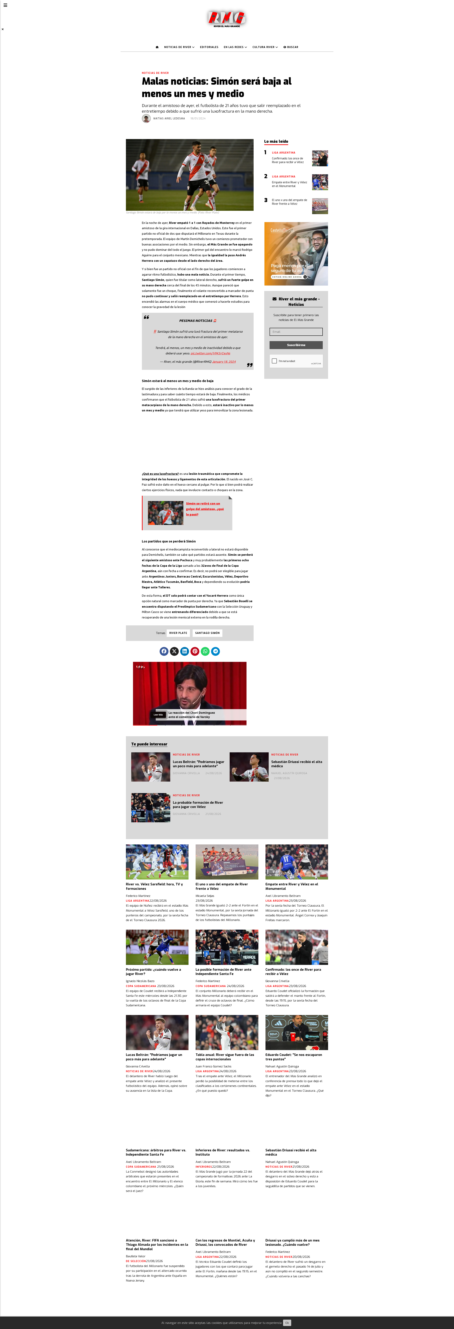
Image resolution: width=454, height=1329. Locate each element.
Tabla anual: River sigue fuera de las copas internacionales (225, 1057)
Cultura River (264, 47)
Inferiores (204, 1167)
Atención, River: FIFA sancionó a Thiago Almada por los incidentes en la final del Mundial (157, 1244)
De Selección (136, 1261)
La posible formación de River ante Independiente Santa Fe (223, 972)
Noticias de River (178, 47)
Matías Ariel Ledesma (169, 118)
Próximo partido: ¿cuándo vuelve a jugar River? (153, 972)
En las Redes (234, 47)
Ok (287, 1323)
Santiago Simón (207, 633)
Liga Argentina (137, 901)
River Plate (178, 633)
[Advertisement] (198, 441)
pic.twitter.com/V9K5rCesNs (210, 353)
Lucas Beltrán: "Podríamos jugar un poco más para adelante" (198, 764)
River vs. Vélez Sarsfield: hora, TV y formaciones (154, 886)
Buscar (292, 47)
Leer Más (158, 714)
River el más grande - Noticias (299, 301)
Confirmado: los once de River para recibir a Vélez (293, 972)
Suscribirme (296, 345)
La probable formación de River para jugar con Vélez (198, 805)
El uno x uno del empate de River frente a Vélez (222, 886)
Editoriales (209, 47)
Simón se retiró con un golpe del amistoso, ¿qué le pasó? (205, 509)
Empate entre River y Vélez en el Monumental (291, 886)
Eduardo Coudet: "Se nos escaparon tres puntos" (293, 1057)
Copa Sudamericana (141, 986)
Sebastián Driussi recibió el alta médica (296, 764)
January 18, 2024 (224, 361)
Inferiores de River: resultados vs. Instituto (223, 1152)
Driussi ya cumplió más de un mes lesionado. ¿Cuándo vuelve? (292, 1242)
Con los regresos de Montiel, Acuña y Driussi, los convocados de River (225, 1242)
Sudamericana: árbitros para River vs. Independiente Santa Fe (156, 1152)
